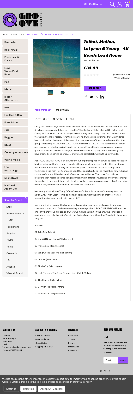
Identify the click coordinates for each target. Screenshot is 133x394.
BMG (9, 239)
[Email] (91, 96)
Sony (9, 206)
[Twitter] (96, 96)
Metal (8, 89)
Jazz (7, 129)
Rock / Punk (16, 34)
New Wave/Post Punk (11, 71)
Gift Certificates (93, 4)
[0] (125, 4)
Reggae (8, 137)
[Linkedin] (102, 96)
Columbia (11, 253)
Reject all (28, 389)
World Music (12, 159)
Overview (43, 110)
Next (77, 63)
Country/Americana (14, 152)
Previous (36, 63)
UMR (9, 220)
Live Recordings (11, 169)
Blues (7, 144)
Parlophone (12, 226)
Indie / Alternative (11, 98)
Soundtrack (11, 177)
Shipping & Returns (44, 346)
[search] (111, 4)
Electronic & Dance (11, 58)
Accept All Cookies (51, 389)
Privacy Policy (84, 381)
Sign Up (46, 339)
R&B (7, 107)
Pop (6, 81)
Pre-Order (73, 335)
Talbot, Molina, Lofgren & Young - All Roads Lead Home (50, 34)
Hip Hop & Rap (13, 114)
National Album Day (11, 187)
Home (5, 34)
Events (71, 343)
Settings (11, 389)
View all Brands (15, 273)
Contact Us (73, 350)
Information (73, 346)
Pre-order (10, 42)
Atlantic (10, 266)
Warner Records (15, 213)
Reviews (62, 110)
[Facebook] (86, 96)
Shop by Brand (13, 200)
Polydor (10, 233)
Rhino (9, 246)
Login (37, 339)
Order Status (41, 343)
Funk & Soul (11, 122)
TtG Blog (72, 339)
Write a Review (122, 77)
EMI (8, 259)
